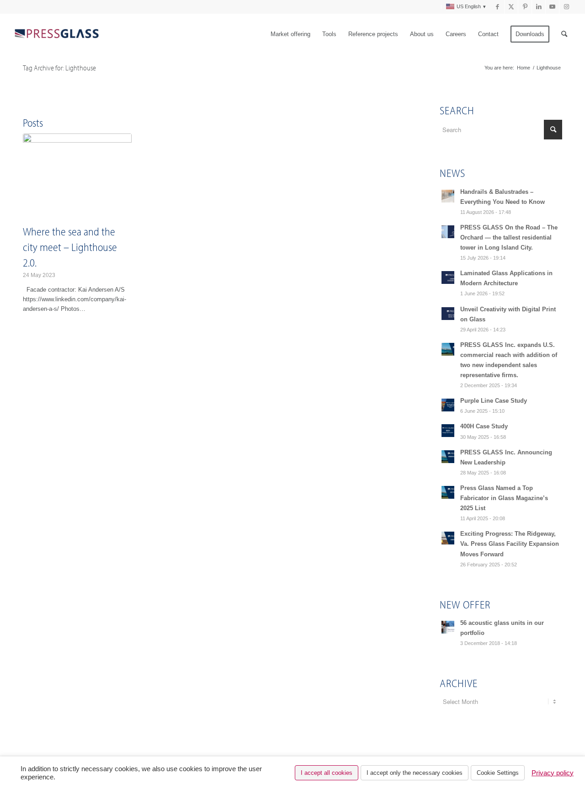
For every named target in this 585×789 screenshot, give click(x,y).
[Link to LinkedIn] (538, 7)
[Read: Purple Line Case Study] (448, 405)
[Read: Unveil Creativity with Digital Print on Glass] (448, 313)
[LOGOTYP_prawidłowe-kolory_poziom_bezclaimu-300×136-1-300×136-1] (56, 34)
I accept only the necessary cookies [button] (415, 772)
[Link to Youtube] (552, 7)
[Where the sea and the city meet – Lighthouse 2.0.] (77, 177)
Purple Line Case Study (493, 400)
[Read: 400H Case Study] (448, 430)
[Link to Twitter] (511, 7)
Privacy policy (553, 773)
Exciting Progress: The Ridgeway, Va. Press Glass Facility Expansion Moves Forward (509, 543)
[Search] (564, 34)
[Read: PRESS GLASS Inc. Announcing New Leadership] (448, 456)
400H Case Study (484, 426)
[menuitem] (436, 7)
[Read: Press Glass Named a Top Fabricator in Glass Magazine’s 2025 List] (448, 492)
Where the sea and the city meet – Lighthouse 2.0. (70, 246)
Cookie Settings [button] (498, 772)
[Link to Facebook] (497, 7)
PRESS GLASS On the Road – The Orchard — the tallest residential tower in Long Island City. (509, 237)
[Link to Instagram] (566, 7)
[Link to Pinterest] (525, 7)
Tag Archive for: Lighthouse (59, 67)
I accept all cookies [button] (326, 772)
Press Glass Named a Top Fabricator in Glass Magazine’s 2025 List (504, 498)
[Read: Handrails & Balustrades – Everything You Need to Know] (448, 196)
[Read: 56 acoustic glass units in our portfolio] (448, 627)
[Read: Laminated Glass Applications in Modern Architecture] (448, 277)
